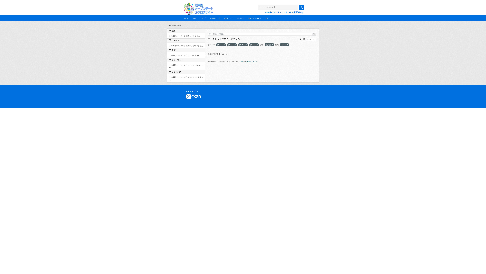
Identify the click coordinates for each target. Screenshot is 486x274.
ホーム (186, 18)
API (242, 61)
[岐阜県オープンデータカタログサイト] (197, 4)
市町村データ (228, 18)
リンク (267, 18)
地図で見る (240, 18)
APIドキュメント (251, 61)
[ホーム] (169, 25)
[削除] (224, 45)
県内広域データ (215, 18)
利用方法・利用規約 (254, 18)
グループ (203, 18)
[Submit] (314, 34)
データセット (176, 25)
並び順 (302, 39)
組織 (194, 18)
